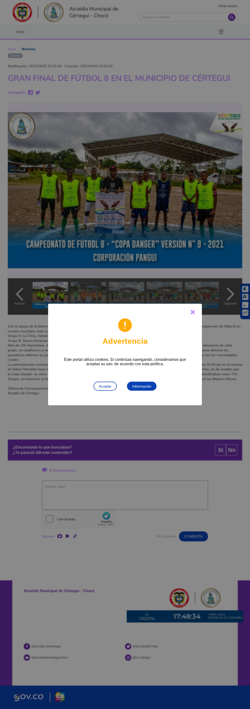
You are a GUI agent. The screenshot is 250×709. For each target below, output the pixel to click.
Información (141, 386)
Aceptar (105, 386)
